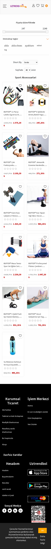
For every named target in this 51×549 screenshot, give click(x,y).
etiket (39, 45)
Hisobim (5, 470)
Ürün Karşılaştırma (35, 418)
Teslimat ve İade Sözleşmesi (12, 416)
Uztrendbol (38, 463)
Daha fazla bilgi (42, 539)
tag (5, 50)
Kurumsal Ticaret (12, 401)
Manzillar (5, 483)
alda (6, 45)
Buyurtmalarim (8, 476)
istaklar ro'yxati (8, 495)
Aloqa (4, 444)
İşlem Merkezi (38, 399)
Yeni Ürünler (32, 424)
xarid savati (6, 489)
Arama (30, 405)
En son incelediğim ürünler (38, 412)
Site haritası (6, 410)
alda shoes (16, 45)
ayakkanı (29, 45)
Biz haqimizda (7, 438)
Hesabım (13, 463)
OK (42, 530)
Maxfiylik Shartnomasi (10, 422)
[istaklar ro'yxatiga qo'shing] (20, 86)
